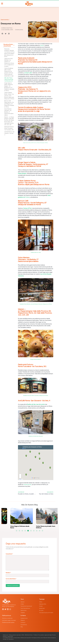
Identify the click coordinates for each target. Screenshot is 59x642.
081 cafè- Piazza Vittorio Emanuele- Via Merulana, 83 (8, 79)
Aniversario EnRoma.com (37, 526)
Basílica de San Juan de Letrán (36, 404)
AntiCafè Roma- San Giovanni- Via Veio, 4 (9, 133)
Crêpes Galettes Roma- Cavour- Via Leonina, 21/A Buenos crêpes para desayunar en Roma (9, 95)
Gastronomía (4, 19)
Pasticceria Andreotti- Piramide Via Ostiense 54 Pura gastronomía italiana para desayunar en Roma (9, 52)
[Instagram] (10, 609)
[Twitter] (5, 609)
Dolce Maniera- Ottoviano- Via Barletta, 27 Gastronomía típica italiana (8, 112)
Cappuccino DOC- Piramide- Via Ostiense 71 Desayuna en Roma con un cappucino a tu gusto (9, 62)
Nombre (8, 572)
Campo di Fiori (27, 208)
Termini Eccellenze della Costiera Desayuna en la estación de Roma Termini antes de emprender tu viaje (8, 72)
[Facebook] (3, 609)
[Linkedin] (8, 609)
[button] (2, 33)
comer (42, 45)
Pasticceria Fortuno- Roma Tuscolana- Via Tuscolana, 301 (9, 128)
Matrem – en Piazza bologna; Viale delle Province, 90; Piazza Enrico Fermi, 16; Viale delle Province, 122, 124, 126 (9, 120)
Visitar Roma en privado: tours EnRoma (13, 527)
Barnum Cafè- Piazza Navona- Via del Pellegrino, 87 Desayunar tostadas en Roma (9, 104)
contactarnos (27, 484)
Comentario (9, 553)
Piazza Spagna (22, 173)
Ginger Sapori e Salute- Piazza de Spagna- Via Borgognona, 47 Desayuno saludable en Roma (9, 86)
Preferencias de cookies (8, 622)
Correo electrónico (11, 578)
